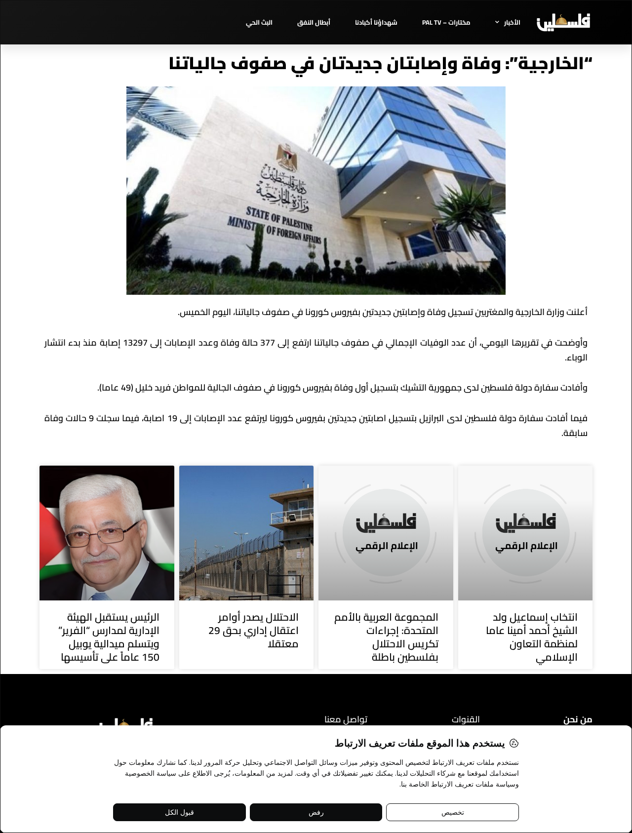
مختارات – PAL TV (446, 22)
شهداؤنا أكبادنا (376, 22)
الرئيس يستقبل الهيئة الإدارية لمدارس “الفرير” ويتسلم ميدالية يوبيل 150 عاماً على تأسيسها (108, 637)
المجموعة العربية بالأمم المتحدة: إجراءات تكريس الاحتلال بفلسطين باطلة (386, 637)
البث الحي (259, 22)
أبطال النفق (313, 22)
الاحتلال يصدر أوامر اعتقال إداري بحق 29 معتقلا (253, 630)
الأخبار (512, 22)
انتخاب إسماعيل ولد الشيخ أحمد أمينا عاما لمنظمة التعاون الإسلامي (532, 637)
